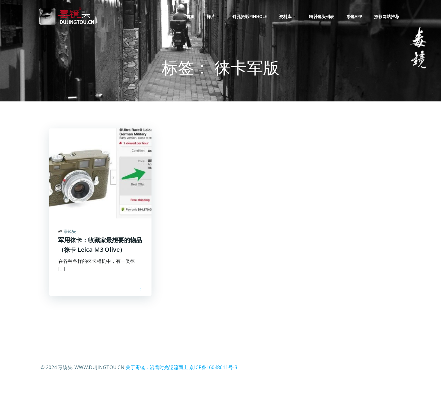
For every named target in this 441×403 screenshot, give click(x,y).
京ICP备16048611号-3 (213, 367)
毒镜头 (69, 231)
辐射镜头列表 (321, 16)
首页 (190, 16)
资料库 (285, 16)
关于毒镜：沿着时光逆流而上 (157, 367)
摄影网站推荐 (386, 16)
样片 (211, 16)
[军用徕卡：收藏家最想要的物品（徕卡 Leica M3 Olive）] (100, 173)
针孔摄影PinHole (249, 16)
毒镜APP (354, 16)
